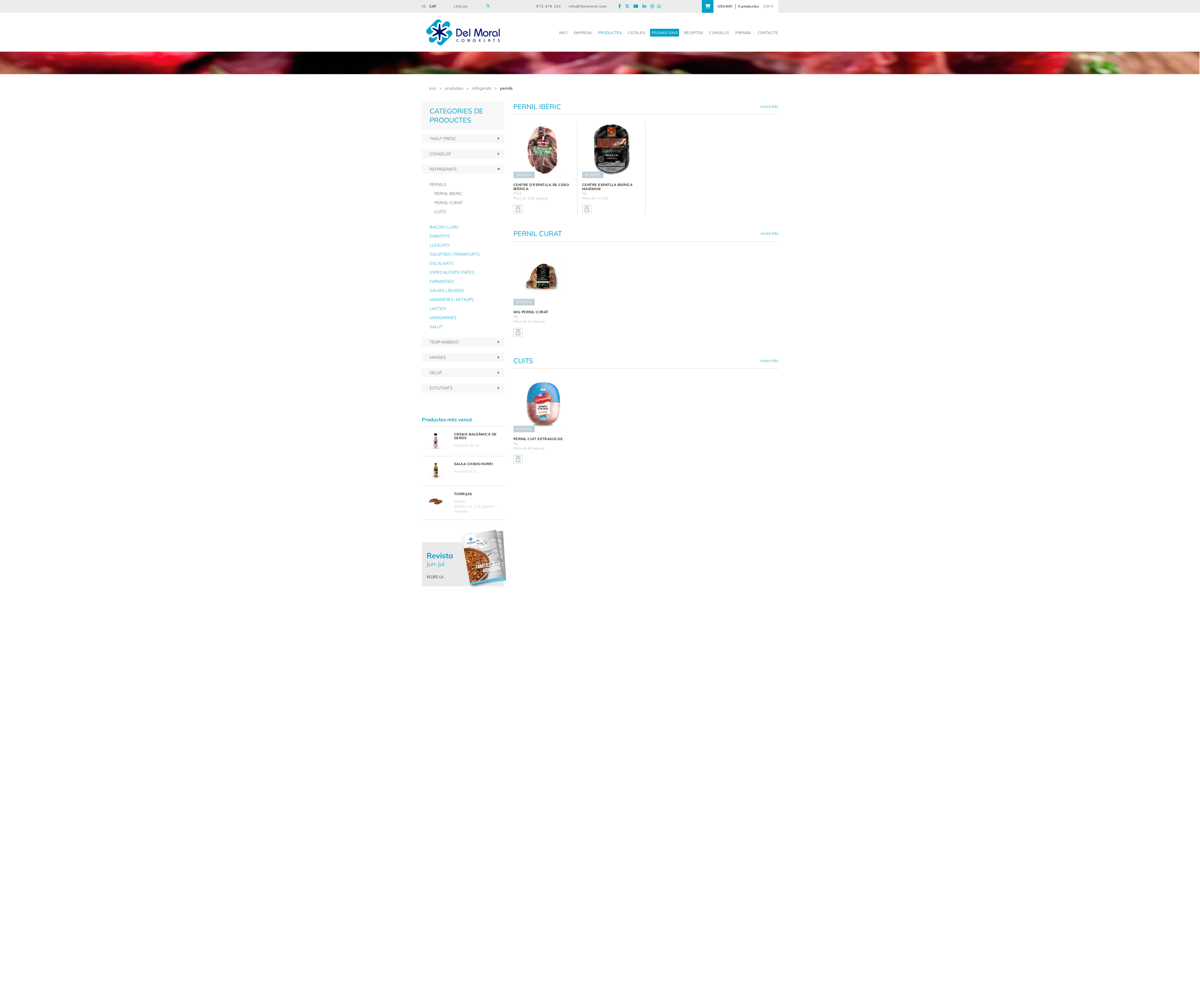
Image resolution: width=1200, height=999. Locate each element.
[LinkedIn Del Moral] (645, 6)
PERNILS (506, 88)
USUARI (725, 6)
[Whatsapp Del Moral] (660, 6)
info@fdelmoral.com (588, 6)
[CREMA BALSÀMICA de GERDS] (436, 441)
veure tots (769, 106)
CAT (432, 6)
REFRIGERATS (481, 88)
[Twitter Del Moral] (628, 6)
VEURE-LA (435, 577)
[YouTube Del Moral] (637, 6)
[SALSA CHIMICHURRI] (436, 471)
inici (432, 88)
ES (424, 6)
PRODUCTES (454, 88)
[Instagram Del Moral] (653, 6)
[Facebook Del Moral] (621, 6)
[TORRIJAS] (436, 501)
